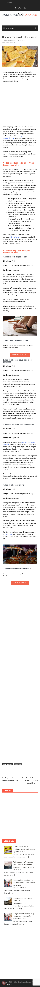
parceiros (21, 160)
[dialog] (20, 493)
